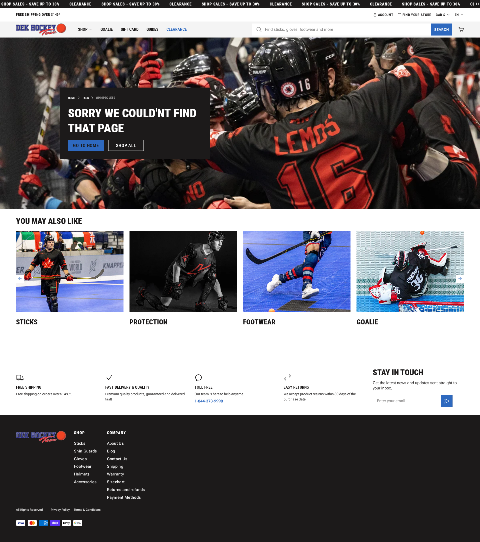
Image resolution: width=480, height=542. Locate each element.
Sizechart (116, 481)
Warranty (115, 474)
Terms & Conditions (87, 509)
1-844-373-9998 (208, 401)
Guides (152, 29)
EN (457, 15)
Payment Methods (124, 497)
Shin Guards (85, 451)
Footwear (259, 322)
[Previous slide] (20, 279)
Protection (149, 322)
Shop (83, 29)
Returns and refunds (126, 489)
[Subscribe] (446, 401)
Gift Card (129, 29)
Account (386, 15)
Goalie (106, 29)
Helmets (82, 474)
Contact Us (117, 458)
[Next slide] (460, 279)
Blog (111, 451)
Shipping (115, 466)
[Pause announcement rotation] (477, 4)
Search (441, 30)
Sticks (27, 322)
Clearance (66, 4)
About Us (115, 443)
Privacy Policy (60, 509)
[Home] (41, 30)
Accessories (85, 481)
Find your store (417, 15)
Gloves (80, 458)
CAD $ (440, 15)
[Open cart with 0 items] (461, 30)
